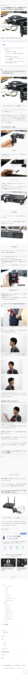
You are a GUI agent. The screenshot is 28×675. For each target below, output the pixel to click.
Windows (3, 636)
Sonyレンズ (7, 608)
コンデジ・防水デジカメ (9, 618)
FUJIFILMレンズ (8, 610)
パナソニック (8, 596)
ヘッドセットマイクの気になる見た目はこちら (15, 54)
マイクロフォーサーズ (9, 612)
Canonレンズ (8, 604)
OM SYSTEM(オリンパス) (10, 598)
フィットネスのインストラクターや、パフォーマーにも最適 (15, 59)
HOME (2, 665)
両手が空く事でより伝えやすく (12, 56)
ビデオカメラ (4, 630)
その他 (2, 655)
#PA (2, 529)
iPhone (5, 645)
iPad (4, 643)
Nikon (6, 590)
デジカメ (3, 584)
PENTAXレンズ (8, 616)
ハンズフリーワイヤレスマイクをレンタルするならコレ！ (14, 48)
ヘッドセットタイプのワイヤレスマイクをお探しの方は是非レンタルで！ (15, 62)
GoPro (6, 620)
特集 (2, 658)
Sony (6, 592)
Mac (4, 641)
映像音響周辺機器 (5, 5)
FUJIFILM (7, 594)
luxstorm (11, 474)
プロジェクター (4, 648)
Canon (6, 588)
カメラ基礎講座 (4, 624)
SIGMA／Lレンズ (8, 614)
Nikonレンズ (8, 606)
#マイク (6, 529)
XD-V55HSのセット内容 (10, 51)
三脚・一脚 (6, 632)
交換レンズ (6, 602)
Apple (2, 639)
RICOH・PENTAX (8, 600)
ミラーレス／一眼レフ (8, 586)
